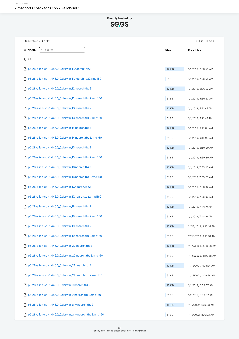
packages (43, 8)
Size (168, 49)
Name (32, 49)
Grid (211, 40)
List (201, 40)
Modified (195, 49)
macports (25, 8)
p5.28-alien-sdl (65, 8)
